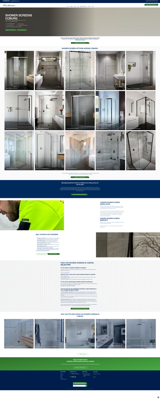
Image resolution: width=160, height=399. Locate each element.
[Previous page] (75, 350)
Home (61, 373)
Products (61, 374)
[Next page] (85, 350)
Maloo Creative (91, 388)
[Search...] (86, 386)
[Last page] (87, 350)
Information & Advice (63, 379)
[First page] (73, 350)
